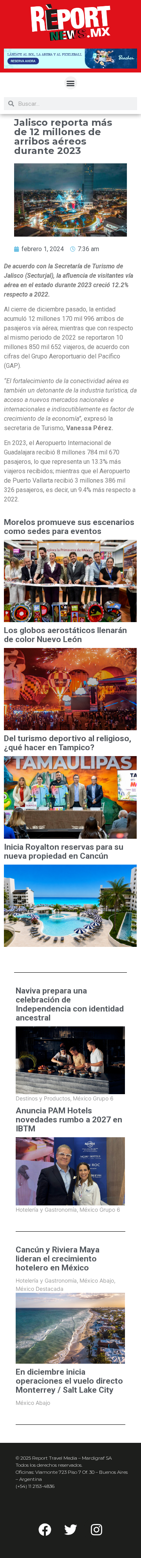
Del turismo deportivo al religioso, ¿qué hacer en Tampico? (67, 743)
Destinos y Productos (44, 1098)
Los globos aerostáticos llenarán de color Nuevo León (65, 635)
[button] (70, 82)
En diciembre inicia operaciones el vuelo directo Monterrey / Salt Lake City (69, 1381)
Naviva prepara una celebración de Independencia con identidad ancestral (70, 1004)
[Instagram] (96, 1530)
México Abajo (98, 1280)
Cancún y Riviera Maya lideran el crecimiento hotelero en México (57, 1258)
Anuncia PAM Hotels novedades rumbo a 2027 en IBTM (69, 1119)
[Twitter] (70, 1530)
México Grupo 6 (93, 1098)
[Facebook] (45, 1530)
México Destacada (39, 1288)
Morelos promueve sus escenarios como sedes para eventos (69, 527)
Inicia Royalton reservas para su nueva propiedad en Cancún (63, 852)
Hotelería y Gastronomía (47, 1209)
